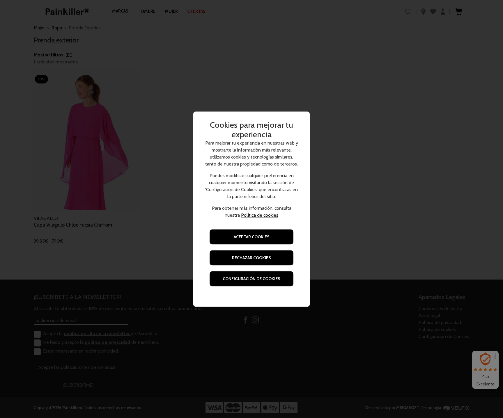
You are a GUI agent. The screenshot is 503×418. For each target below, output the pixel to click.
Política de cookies (259, 215)
